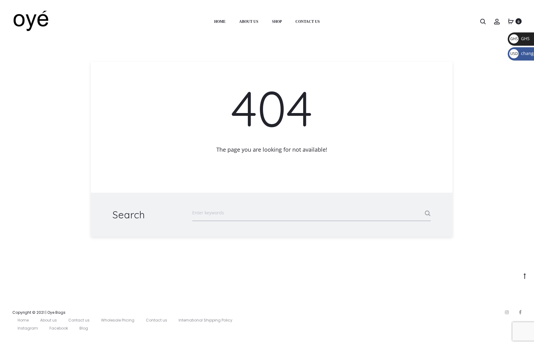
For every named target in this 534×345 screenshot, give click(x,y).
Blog (83, 328)
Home (220, 21)
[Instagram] (507, 312)
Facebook (58, 328)
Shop (277, 21)
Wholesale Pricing (117, 320)
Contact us (79, 320)
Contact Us (307, 21)
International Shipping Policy (205, 320)
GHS (520, 38)
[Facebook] (520, 312)
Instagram (28, 328)
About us (248, 21)
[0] (511, 21)
